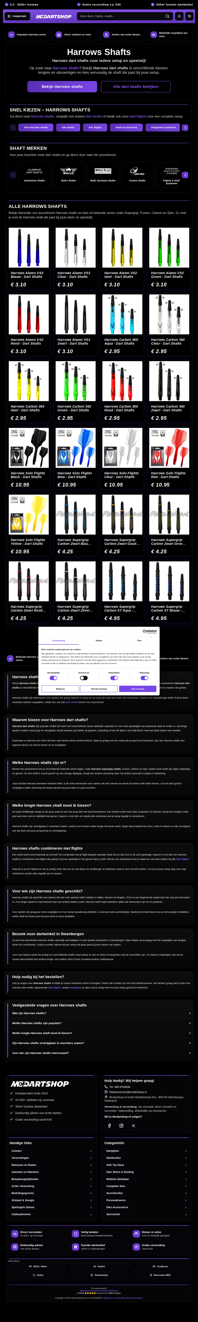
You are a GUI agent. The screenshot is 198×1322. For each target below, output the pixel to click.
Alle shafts (68, 127)
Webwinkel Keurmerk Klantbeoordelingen (99, 1291)
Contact (17, 1150)
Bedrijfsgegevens (23, 1193)
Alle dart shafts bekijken (136, 87)
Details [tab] (99, 640)
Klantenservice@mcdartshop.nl (128, 1092)
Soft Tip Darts (115, 1164)
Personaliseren (116, 1200)
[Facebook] (109, 1126)
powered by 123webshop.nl (178, 1310)
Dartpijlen (112, 1150)
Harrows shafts (42, 116)
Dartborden (113, 1157)
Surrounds (113, 1214)
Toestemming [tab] (58, 640)
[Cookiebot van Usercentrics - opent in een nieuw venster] (145, 632)
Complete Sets (115, 1186)
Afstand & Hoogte (23, 1200)
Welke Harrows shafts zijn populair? (37, 1023)
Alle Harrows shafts (36, 127)
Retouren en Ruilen (24, 1164)
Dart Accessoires (117, 1207)
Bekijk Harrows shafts (62, 87)
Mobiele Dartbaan (117, 1179)
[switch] (84, 678)
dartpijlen (75, 987)
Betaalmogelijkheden (25, 1179)
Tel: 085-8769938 (119, 1086)
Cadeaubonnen (21, 1214)
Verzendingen (20, 1157)
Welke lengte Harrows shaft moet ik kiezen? (42, 1033)
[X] (133, 1126)
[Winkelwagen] (189, 16)
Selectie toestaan (99, 689)
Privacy (130, 1298)
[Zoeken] (168, 16)
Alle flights (95, 127)
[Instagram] (121, 1126)
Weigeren (60, 689)
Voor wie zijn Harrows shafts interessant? (40, 1053)
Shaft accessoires (126, 127)
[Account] (179, 16)
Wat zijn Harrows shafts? (29, 1013)
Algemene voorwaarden (114, 1298)
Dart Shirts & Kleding (120, 1171)
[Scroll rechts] (185, 127)
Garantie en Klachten (25, 1171)
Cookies (139, 1298)
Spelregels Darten (23, 1207)
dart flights (138, 116)
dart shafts (94, 116)
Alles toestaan (137, 689)
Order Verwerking (23, 1186)
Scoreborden (114, 1193)
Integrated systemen (163, 127)
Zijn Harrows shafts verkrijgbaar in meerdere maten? (48, 1043)
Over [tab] (139, 640)
